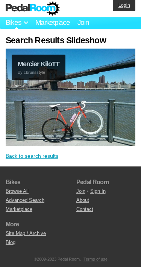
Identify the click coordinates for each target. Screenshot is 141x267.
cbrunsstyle (34, 72)
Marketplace (52, 22)
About (82, 200)
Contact (84, 209)
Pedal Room (33, 8)
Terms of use (95, 259)
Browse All (17, 191)
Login (124, 5)
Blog (10, 242)
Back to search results (32, 156)
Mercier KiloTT (38, 64)
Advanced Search (25, 200)
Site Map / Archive (26, 233)
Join (83, 22)
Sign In (98, 191)
